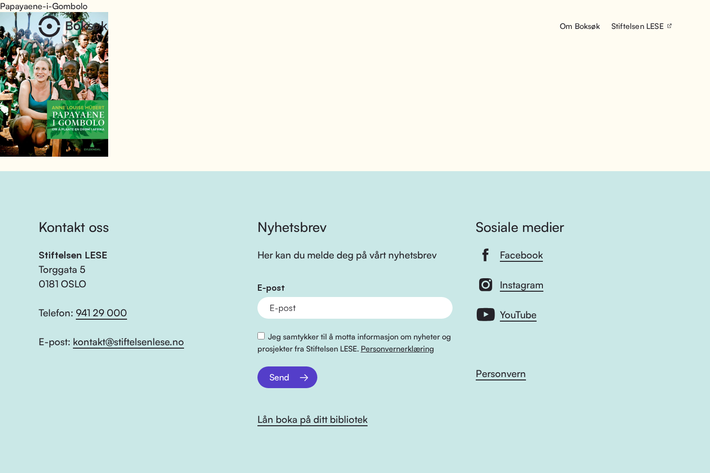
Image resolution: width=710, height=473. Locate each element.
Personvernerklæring (397, 348)
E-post (271, 288)
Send (279, 377)
